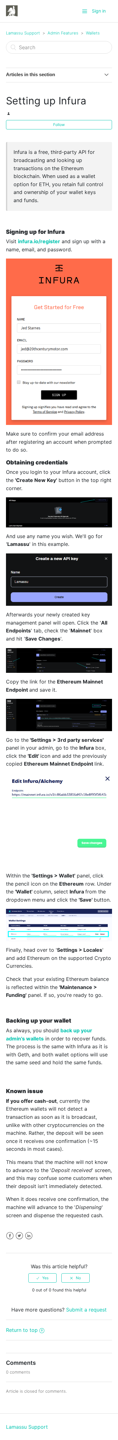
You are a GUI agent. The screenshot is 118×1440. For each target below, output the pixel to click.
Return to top (22, 1330)
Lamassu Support (23, 32)
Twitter (19, 1236)
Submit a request (86, 1309)
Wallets (93, 32)
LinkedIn (29, 1236)
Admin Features (63, 32)
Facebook (10, 1236)
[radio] (42, 1278)
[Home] (12, 11)
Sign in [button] (99, 10)
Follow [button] (59, 124)
